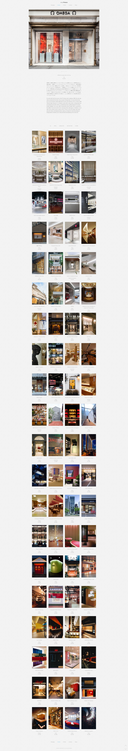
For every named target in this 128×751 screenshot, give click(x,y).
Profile (64, 5)
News (76, 5)
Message (53, 5)
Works (59, 5)
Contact (70, 5)
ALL (50, 125)
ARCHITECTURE (69, 125)
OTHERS (76, 125)
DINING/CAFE (61, 125)
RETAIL (55, 125)
